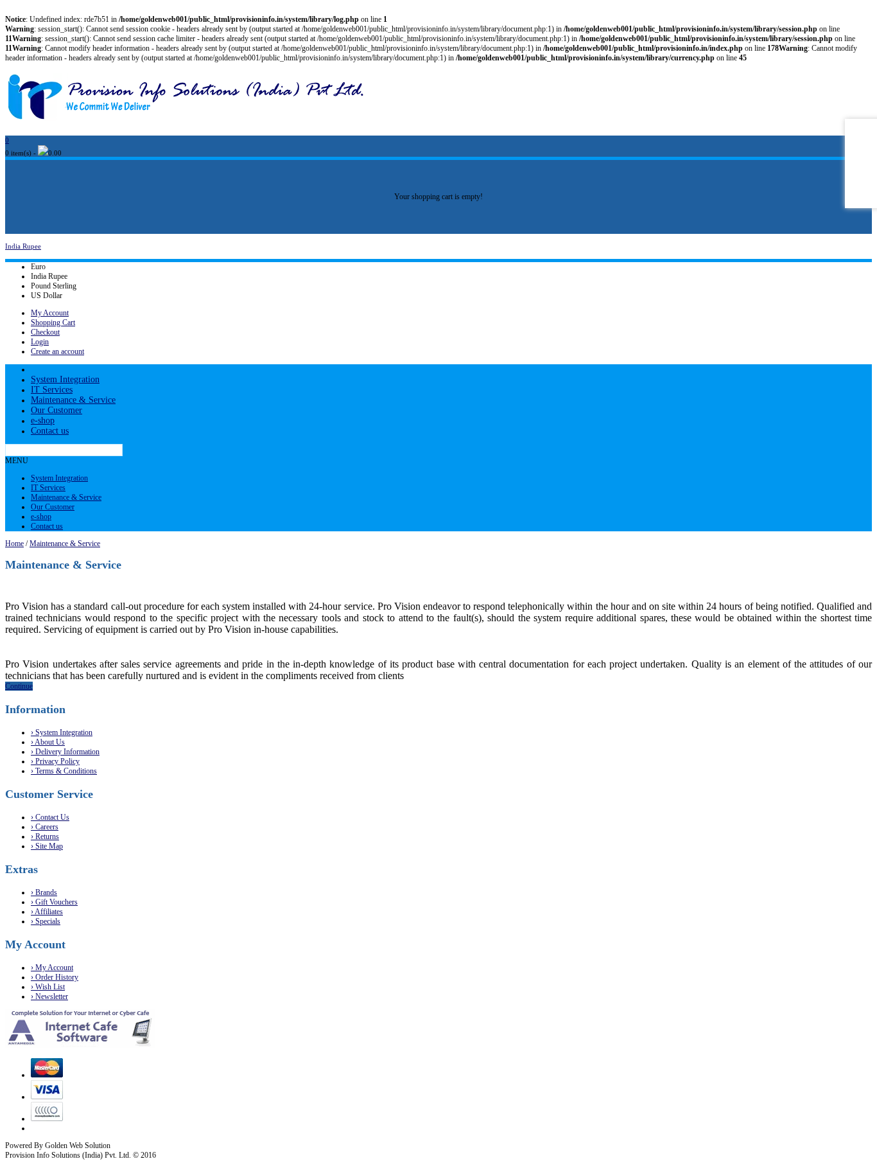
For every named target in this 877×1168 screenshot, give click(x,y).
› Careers (44, 826)
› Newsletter (49, 996)
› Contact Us (50, 817)
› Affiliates (47, 911)
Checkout (45, 332)
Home (14, 543)
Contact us (50, 431)
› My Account (52, 967)
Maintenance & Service (73, 400)
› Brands (44, 892)
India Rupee (23, 246)
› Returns (45, 836)
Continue (19, 686)
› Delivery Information (65, 751)
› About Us (48, 742)
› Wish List (48, 986)
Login (40, 341)
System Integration (65, 379)
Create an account (57, 351)
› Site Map (47, 846)
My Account (50, 312)
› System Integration (61, 732)
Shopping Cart (53, 322)
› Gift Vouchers (54, 902)
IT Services (52, 389)
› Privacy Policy (55, 761)
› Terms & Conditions (64, 770)
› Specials (45, 921)
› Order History (54, 977)
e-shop (43, 420)
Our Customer (56, 410)
